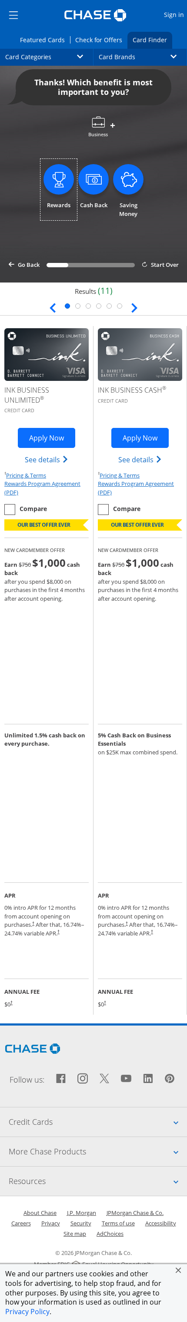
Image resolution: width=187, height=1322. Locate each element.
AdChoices (110, 1234)
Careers (21, 1223)
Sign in (175, 14)
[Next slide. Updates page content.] (134, 307)
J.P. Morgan (81, 1213)
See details (47, 459)
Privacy (50, 1223)
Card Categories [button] (49, 56)
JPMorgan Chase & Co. (135, 1213)
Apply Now (52, 438)
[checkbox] (25, 509)
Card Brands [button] (143, 56)
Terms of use (118, 1223)
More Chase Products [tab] (98, 1151)
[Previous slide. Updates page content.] (52, 307)
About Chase (40, 1213)
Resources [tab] (98, 1180)
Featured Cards (45, 39)
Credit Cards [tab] (98, 1121)
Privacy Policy (27, 1311)
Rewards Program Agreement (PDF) (46, 488)
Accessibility (160, 1223)
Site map (74, 1234)
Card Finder (152, 39)
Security (80, 1223)
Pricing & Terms (26, 475)
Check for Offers (101, 39)
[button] (178, 1270)
